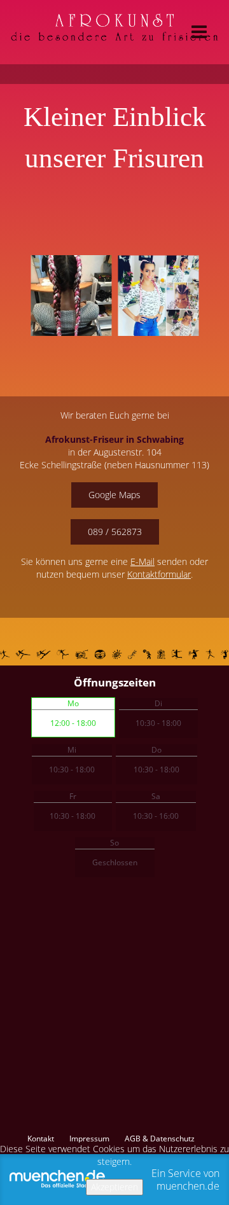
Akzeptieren (114, 1187)
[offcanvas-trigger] (199, 32)
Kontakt (40, 1139)
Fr (72, 796)
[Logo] (114, 30)
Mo (73, 703)
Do (156, 749)
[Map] (114, 1010)
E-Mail (142, 561)
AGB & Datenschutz (160, 1139)
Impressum (89, 1139)
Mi (71, 749)
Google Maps (114, 495)
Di (158, 703)
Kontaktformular (159, 574)
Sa (155, 796)
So (114, 842)
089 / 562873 (115, 532)
